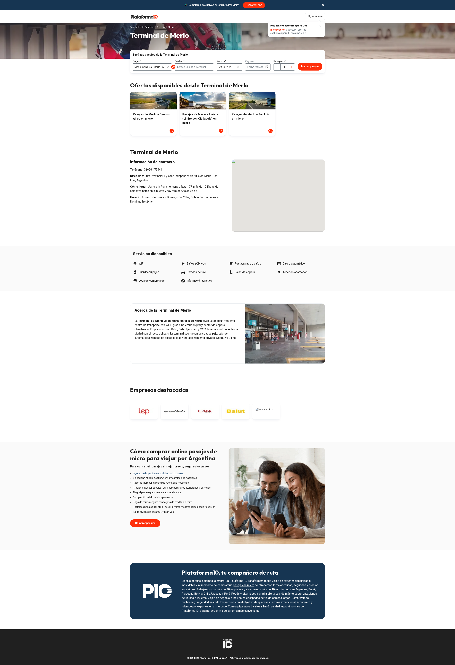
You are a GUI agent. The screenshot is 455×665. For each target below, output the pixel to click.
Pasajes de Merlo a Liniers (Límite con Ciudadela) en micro (200, 119)
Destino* (179, 61)
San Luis (161, 27)
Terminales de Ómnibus (142, 27)
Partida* (221, 61)
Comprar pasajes (145, 523)
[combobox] (152, 67)
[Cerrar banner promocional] (323, 5)
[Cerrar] (320, 26)
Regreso (250, 61)
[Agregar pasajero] (291, 67)
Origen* (137, 61)
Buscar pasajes (310, 66)
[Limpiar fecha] (238, 67)
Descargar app (254, 5)
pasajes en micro (243, 585)
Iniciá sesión (277, 29)
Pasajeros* (280, 61)
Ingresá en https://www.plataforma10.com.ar (158, 473)
